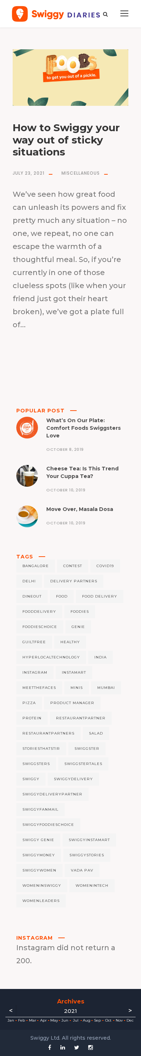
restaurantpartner (81, 718)
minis (76, 687)
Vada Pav (82, 870)
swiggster (86, 748)
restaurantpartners (48, 733)
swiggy (30, 779)
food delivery (99, 596)
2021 (70, 1010)
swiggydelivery (73, 779)
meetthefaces (39, 687)
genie (78, 626)
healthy (70, 642)
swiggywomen (39, 870)
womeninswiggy (41, 885)
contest (72, 566)
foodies (79, 611)
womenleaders (41, 900)
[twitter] (76, 1047)
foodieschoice (39, 626)
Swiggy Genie (38, 839)
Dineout (32, 596)
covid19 (105, 566)
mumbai (106, 687)
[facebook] (49, 1047)
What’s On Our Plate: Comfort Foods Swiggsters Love (83, 428)
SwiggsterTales (83, 763)
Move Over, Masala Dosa (79, 509)
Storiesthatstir (41, 748)
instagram (34, 672)
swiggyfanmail (40, 809)
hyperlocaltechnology (51, 657)
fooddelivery (39, 611)
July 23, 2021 (28, 173)
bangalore (35, 566)
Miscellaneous (80, 173)
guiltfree (34, 642)
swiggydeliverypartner (52, 794)
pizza (29, 702)
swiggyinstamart (89, 839)
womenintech (92, 885)
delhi (29, 581)
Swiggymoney (38, 855)
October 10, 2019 (65, 490)
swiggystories (86, 855)
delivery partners (73, 581)
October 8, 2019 (65, 449)
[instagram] (90, 1047)
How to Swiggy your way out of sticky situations (66, 139)
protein (32, 718)
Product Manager (72, 702)
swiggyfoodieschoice (48, 824)
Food (62, 596)
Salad (96, 733)
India (100, 657)
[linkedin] (62, 1047)
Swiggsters (36, 763)
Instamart (74, 672)
